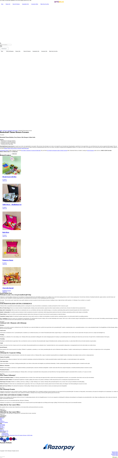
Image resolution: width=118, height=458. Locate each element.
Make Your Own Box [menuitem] (53, 51)
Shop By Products (16, 4)
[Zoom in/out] (4, 456)
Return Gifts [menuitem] (17, 51)
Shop (2, 4)
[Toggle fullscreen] (2, 456)
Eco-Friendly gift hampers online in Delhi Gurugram (57, 150)
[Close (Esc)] (0, 456)
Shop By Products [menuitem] (27, 51)
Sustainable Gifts (25, 4)
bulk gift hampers (90, 150)
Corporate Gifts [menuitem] (44, 51)
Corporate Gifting (34, 4)
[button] (3, 51)
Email (1, 409)
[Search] (1, 46)
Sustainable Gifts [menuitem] (36, 51)
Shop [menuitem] (2, 51)
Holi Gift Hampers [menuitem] (10, 51)
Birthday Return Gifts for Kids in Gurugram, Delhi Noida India (16, 148)
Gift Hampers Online (4, 150)
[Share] (1, 456)
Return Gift (8, 4)
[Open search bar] (0, 43)
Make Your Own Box (45, 4)
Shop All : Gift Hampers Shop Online (10, 130)
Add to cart (14, 153)
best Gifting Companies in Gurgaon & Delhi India (31, 150)
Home (1, 130)
